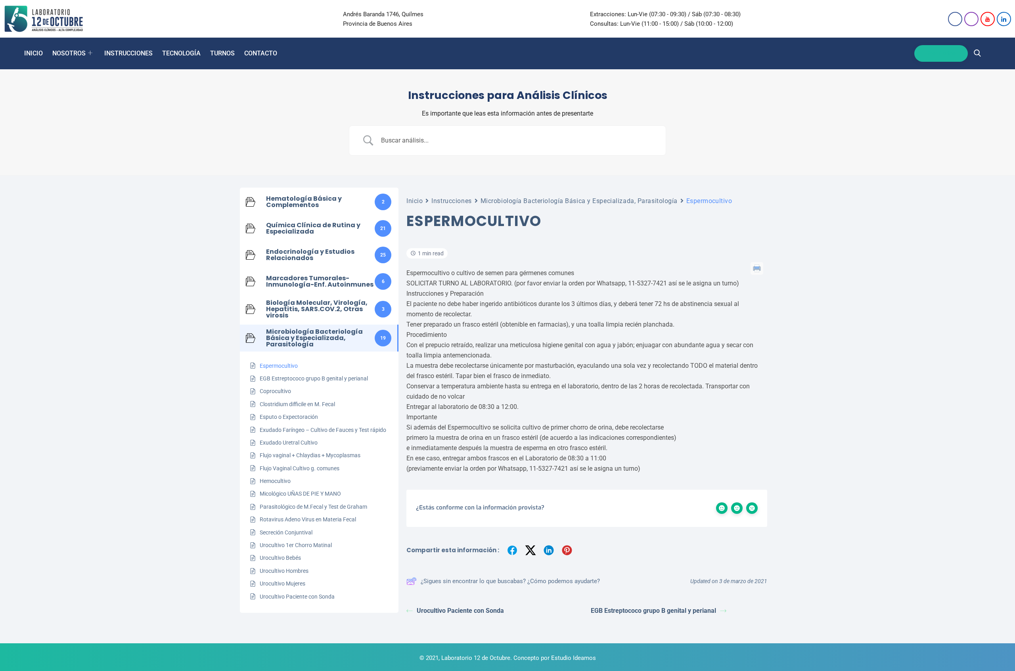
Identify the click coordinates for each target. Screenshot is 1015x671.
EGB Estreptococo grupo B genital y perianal (653, 610)
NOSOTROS (69, 53)
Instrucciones (451, 201)
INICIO (33, 53)
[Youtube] (988, 19)
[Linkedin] (1004, 19)
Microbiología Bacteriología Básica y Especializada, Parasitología (579, 201)
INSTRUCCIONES (128, 53)
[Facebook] (955, 19)
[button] (977, 54)
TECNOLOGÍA (181, 53)
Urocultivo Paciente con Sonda (460, 610)
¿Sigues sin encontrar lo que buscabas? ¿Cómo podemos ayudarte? (510, 581)
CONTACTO (260, 53)
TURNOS (222, 53)
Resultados (941, 53)
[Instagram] (971, 19)
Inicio (414, 201)
